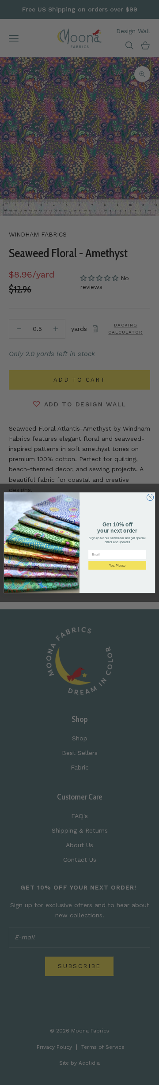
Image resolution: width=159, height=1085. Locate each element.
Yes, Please (117, 565)
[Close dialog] (150, 497)
